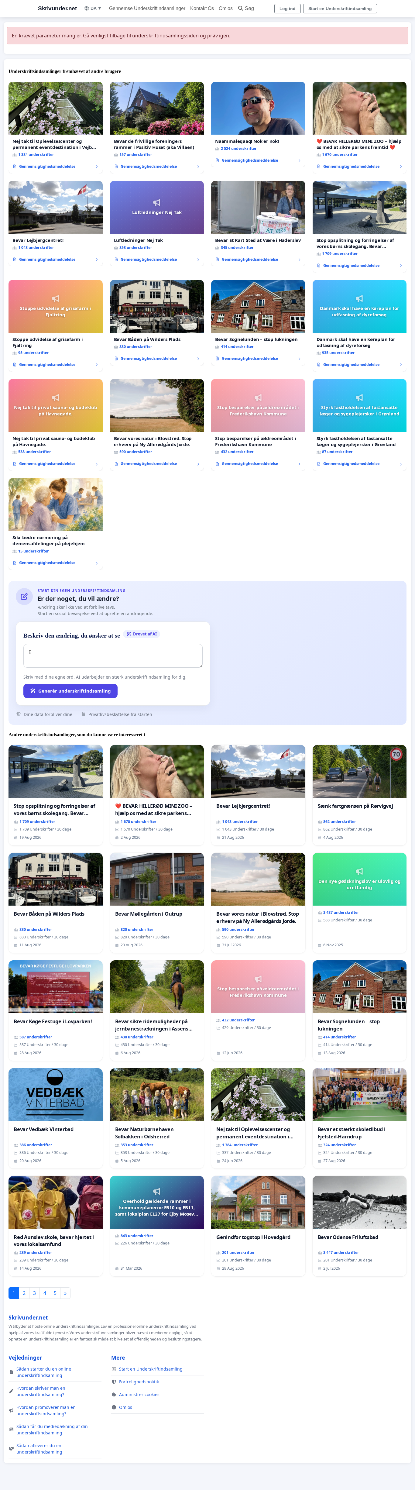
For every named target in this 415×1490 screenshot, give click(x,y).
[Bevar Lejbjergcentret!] (56, 224)
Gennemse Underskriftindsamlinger (147, 8)
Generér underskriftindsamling (74, 691)
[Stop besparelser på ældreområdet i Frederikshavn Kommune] (258, 425)
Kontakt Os (202, 8)
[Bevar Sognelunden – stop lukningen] (258, 323)
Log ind (288, 8)
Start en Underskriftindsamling (340, 8)
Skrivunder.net (57, 8)
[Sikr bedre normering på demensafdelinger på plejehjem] (56, 524)
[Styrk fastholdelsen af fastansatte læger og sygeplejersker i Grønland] (360, 425)
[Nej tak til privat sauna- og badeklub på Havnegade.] (56, 425)
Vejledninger (25, 1357)
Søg (249, 8)
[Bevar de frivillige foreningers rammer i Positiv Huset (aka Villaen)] (157, 128)
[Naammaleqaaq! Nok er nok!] (258, 124)
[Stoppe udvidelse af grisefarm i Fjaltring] (56, 326)
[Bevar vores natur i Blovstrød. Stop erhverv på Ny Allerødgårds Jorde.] (157, 425)
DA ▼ (96, 8)
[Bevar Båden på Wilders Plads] (157, 323)
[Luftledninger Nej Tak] (157, 224)
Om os (226, 8)
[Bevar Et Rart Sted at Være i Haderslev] (258, 224)
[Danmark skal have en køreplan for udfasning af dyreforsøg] (360, 326)
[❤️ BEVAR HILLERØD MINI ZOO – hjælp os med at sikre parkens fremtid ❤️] (360, 128)
